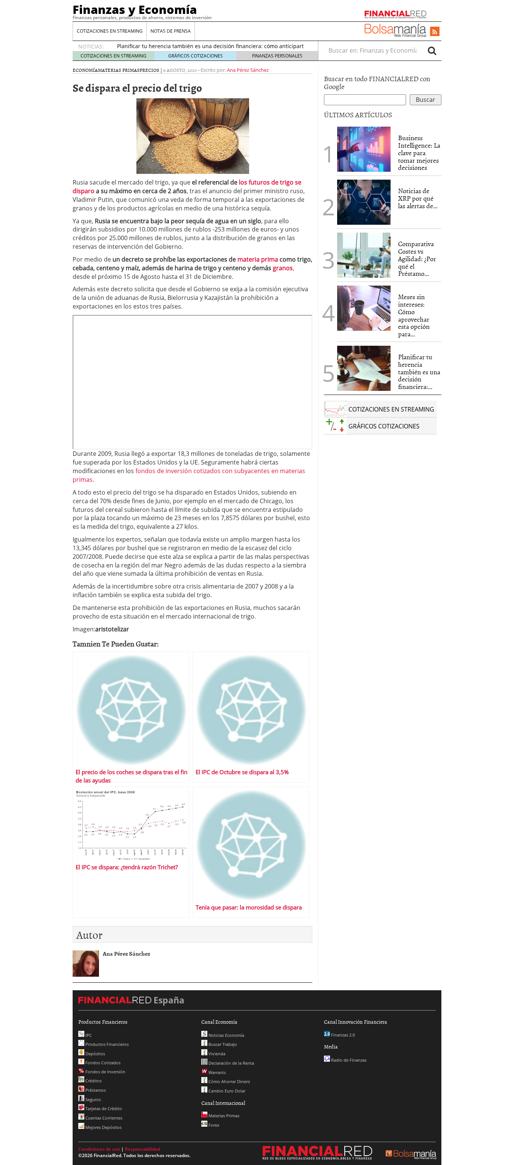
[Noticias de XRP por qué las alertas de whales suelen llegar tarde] (364, 202)
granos (283, 268)
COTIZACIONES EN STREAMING (110, 31)
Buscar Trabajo (222, 1044)
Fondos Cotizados (102, 1062)
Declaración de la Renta (230, 1063)
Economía (85, 70)
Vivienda (216, 1053)
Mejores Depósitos (103, 1127)
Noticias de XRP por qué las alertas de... (418, 198)
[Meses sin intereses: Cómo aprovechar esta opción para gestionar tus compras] (364, 308)
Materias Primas (119, 70)
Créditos (93, 1080)
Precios (149, 70)
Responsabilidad (142, 1149)
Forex (213, 1125)
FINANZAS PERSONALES (277, 56)
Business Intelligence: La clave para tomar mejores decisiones (419, 152)
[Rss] (434, 32)
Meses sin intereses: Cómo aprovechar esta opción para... (414, 315)
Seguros (92, 1099)
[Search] (432, 50)
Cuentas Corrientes (103, 1118)
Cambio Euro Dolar (226, 1091)
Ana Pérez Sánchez (248, 70)
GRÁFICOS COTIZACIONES (195, 56)
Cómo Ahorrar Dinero (228, 1081)
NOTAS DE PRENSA (171, 31)
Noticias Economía (225, 1035)
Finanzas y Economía (135, 9)
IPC (88, 1035)
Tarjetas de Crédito (103, 1108)
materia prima (258, 259)
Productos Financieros (106, 1044)
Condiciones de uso (99, 1149)
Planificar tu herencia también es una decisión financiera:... (419, 372)
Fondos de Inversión (104, 1071)
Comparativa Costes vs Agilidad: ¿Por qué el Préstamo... (417, 258)
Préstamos (95, 1090)
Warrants (216, 1072)
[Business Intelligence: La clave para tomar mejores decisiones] (364, 149)
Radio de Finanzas (348, 1060)
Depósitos (94, 1053)
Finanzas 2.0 (342, 1035)
